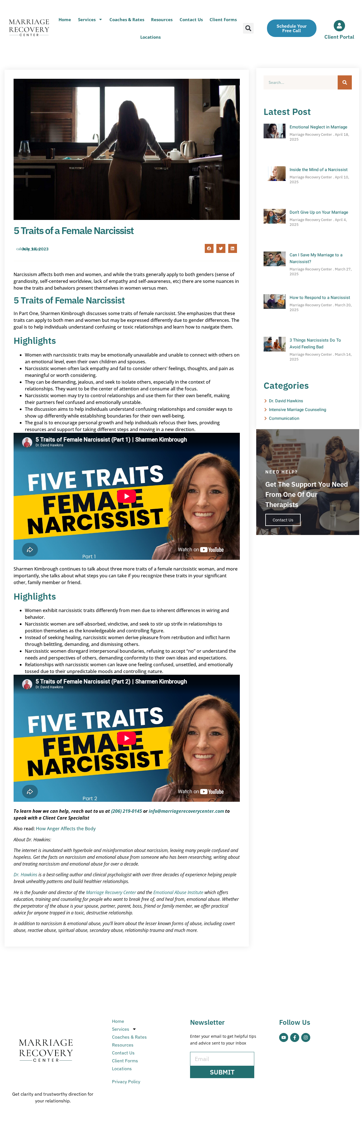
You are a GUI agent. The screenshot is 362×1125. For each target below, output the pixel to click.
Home (65, 19)
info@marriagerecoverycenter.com (186, 811)
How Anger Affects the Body (66, 828)
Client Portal (339, 37)
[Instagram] (305, 1037)
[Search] (345, 82)
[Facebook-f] (294, 1037)
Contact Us (191, 19)
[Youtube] (283, 1037)
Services (87, 19)
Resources (162, 19)
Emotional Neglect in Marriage (318, 127)
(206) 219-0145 (126, 811)
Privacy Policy (126, 1081)
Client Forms (223, 19)
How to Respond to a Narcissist (320, 297)
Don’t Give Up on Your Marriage (319, 212)
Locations (150, 37)
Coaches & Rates (126, 19)
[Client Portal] (339, 25)
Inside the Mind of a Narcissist (319, 170)
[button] (248, 28)
